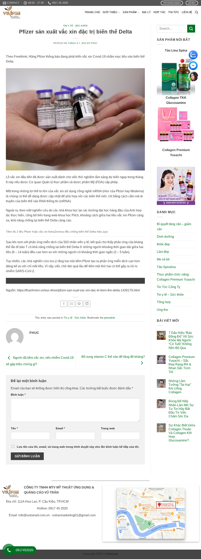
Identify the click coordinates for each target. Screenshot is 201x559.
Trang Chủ (92, 12)
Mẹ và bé (163, 259)
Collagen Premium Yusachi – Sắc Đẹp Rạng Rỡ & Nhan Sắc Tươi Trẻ (182, 364)
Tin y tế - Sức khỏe (75, 25)
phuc (94, 43)
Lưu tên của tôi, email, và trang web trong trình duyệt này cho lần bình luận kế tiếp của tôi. (78, 446)
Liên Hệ (187, 12)
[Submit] (191, 28)
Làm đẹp (163, 251)
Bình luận (18, 394)
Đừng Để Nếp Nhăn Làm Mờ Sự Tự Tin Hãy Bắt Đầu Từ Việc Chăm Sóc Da (181, 409)
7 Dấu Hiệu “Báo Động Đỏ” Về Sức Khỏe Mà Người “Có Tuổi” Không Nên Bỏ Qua (181, 340)
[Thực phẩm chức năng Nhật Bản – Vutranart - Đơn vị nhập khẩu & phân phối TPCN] (22, 12)
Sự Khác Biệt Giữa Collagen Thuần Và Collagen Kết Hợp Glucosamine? (182, 433)
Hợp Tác (159, 12)
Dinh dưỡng (165, 236)
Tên (14, 428)
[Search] (196, 12)
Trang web (108, 428)
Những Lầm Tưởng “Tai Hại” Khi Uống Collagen (180, 386)
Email (60, 428)
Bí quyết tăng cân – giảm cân (174, 226)
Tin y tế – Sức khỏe (170, 294)
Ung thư (162, 309)
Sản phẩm (130, 12)
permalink (109, 317)
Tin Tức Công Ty (168, 287)
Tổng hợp (164, 302)
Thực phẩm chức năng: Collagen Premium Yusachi (176, 277)
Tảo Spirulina (166, 267)
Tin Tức (173, 12)
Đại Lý (146, 12)
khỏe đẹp (163, 244)
